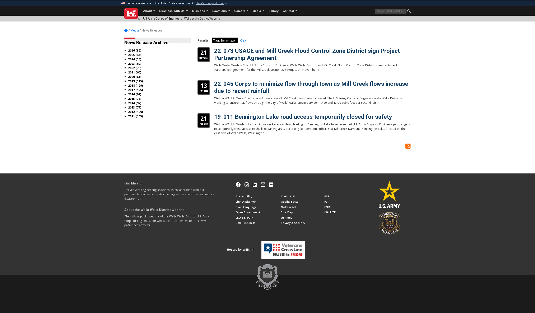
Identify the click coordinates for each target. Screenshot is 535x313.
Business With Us (172, 11)
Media (257, 11)
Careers (240, 11)
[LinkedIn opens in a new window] (255, 184)
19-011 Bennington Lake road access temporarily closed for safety (303, 116)
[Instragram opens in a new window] (247, 184)
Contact (289, 11)
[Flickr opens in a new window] (271, 184)
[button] (212, 3)
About (148, 11)
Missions (199, 11)
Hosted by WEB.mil (240, 249)
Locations (220, 11)
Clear (243, 40)
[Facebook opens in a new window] (238, 184)
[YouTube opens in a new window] (263, 184)
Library (274, 11)
